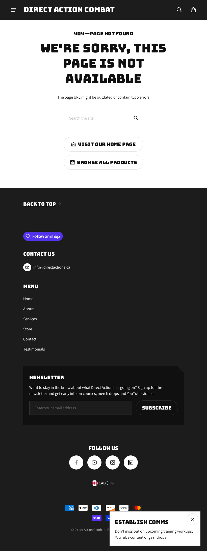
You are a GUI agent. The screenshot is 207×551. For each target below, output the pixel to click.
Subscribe (157, 407)
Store (27, 329)
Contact (29, 339)
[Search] (136, 118)
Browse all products (107, 162)
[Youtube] (94, 462)
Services (30, 319)
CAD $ (104, 483)
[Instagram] (113, 462)
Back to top (39, 204)
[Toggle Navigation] (14, 10)
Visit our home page (107, 144)
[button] (179, 10)
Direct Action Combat (90, 529)
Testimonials (34, 349)
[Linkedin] (131, 462)
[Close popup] (192, 519)
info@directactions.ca (51, 267)
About (28, 308)
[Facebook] (76, 462)
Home (28, 298)
